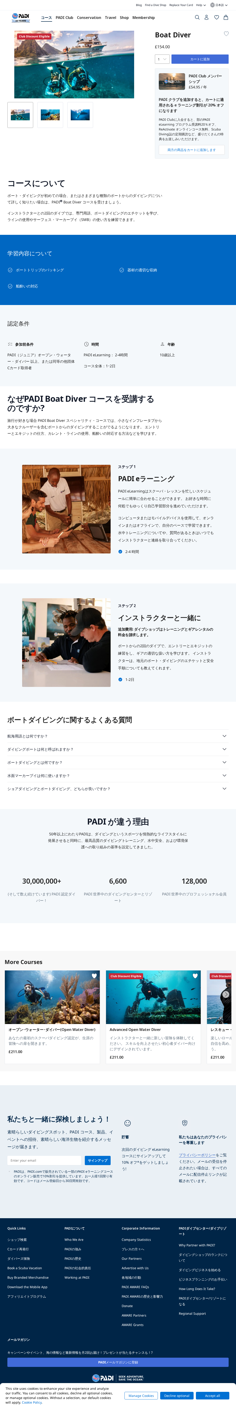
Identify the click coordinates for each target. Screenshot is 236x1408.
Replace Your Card (181, 5)
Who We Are (74, 1239)
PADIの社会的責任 (78, 1268)
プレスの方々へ (133, 1249)
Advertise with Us (135, 1268)
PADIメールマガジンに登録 (118, 1362)
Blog (139, 5)
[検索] (197, 18)
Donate (127, 1306)
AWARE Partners (134, 1315)
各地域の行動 (131, 1277)
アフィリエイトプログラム (26, 1296)
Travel (110, 17)
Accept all (212, 1395)
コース (46, 17)
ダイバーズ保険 (18, 1258)
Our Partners (132, 1258)
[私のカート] (226, 18)
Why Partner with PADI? (197, 1245)
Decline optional (176, 1395)
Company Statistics (136, 1239)
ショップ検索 (17, 1239)
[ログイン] (207, 18)
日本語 (217, 5)
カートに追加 (200, 59)
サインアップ (97, 1160)
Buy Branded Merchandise (28, 1277)
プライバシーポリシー (197, 1154)
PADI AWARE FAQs (135, 1287)
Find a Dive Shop (155, 5)
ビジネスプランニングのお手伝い (203, 1279)
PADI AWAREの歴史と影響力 (142, 1296)
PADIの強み (73, 1249)
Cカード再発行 (18, 1249)
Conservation (89, 17)
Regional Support (192, 1313)
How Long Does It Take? (197, 1289)
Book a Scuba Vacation (24, 1268)
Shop (124, 17)
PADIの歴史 (73, 1258)
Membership (144, 17)
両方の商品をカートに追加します (192, 150)
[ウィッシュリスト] (216, 18)
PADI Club (64, 17)
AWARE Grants (133, 1325)
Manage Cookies (141, 1395)
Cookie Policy (31, 1402)
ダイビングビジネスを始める (200, 1270)
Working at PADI (77, 1277)
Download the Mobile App (27, 1287)
